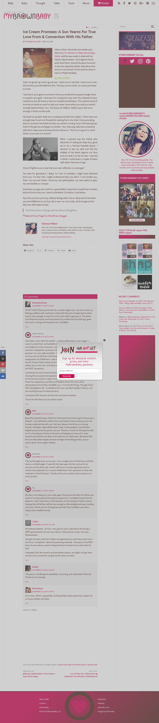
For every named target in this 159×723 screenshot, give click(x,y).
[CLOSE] (104, 340)
